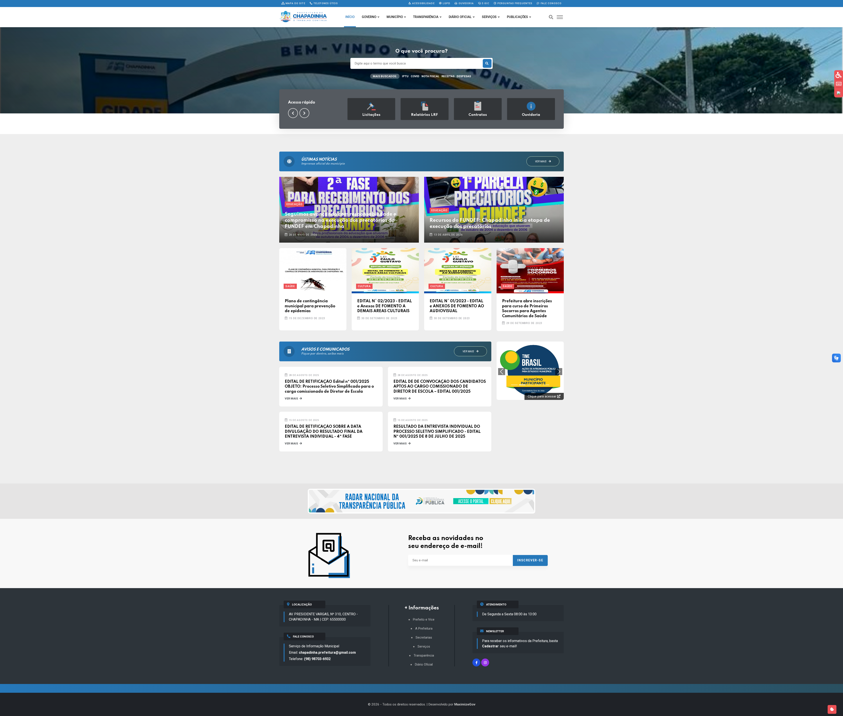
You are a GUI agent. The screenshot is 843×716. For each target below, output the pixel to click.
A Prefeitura (423, 628)
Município (395, 17)
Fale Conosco (551, 3)
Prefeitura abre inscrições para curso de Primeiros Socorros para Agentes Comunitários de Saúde (527, 308)
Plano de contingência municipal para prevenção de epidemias (310, 306)
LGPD (446, 3)
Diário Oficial (460, 17)
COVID (415, 76)
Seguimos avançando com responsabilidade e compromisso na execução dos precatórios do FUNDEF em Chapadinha (340, 220)
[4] (546, 360)
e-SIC (485, 3)
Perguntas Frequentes (515, 3)
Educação (294, 204)
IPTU (405, 76)
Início (350, 17)
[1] (522, 360)
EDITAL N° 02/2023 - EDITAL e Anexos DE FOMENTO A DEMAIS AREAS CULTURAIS (384, 306)
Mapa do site (295, 3)
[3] (538, 360)
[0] (514, 360)
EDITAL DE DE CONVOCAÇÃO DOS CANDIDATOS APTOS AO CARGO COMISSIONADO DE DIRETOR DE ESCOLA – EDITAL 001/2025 (439, 387)
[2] (530, 360)
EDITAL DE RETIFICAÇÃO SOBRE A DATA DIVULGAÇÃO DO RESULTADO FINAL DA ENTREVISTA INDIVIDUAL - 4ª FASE (323, 432)
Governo (369, 17)
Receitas (447, 76)
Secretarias (424, 637)
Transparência (425, 17)
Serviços (489, 17)
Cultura (364, 286)
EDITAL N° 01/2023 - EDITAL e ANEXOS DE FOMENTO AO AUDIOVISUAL (457, 306)
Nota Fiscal (430, 76)
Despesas (464, 76)
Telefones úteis (325, 3)
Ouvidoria (466, 3)
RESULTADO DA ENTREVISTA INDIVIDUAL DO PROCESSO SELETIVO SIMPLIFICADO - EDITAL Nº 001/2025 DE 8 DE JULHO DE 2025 (437, 432)
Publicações (517, 17)
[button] (293, 113)
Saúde (290, 286)
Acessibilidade (423, 3)
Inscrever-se (530, 560)
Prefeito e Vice (423, 619)
